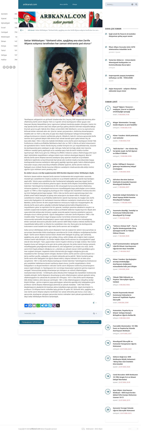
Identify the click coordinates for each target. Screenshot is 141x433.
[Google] (14, 67)
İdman (9, 41)
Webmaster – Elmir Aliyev (94, 429)
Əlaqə (74, 4)
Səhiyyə (9, 55)
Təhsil (9, 50)
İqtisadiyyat (9, 23)
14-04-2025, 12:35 (29, 313)
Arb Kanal (31, 30)
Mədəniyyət (9, 37)
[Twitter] (7, 67)
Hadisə (9, 60)
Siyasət (9, 18)
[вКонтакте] (4, 67)
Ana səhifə (64, 4)
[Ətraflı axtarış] (132, 4)
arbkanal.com (35, 429)
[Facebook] (10, 67)
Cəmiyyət (9, 32)
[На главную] (21, 30)
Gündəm (9, 14)
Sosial (9, 28)
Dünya (9, 46)
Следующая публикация (89, 322)
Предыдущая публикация (32, 322)
